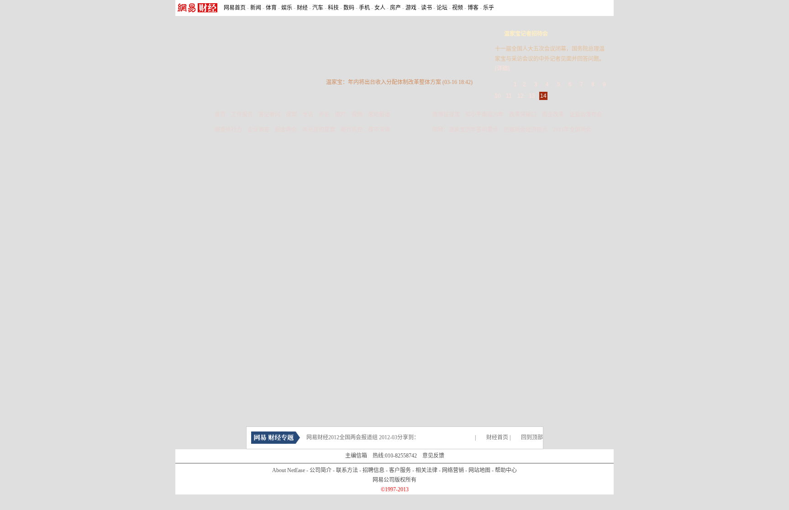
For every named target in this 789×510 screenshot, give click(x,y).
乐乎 (488, 8)
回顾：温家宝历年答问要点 (465, 129)
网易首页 (235, 8)
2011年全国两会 (572, 129)
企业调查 (258, 129)
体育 (271, 8)
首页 (220, 114)
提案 (291, 114)
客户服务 (400, 470)
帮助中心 (506, 470)
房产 (395, 8)
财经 (302, 8)
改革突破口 (523, 114)
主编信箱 (356, 455)
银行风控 (352, 129)
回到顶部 (532, 437)
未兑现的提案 (318, 129)
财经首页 (497, 437)
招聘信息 (373, 470)
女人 (379, 8)
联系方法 (347, 470)
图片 (340, 114)
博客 (473, 8)
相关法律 (426, 470)
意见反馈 (433, 455)
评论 (324, 114)
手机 (364, 8)
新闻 (255, 8)
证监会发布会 (585, 114)
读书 (426, 8)
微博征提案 (446, 114)
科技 (333, 8)
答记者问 (269, 114)
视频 (457, 8)
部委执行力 (228, 129)
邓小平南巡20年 (484, 114)
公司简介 (320, 470)
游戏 (410, 8)
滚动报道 (379, 114)
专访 (307, 114)
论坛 (442, 8)
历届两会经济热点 (525, 129)
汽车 (317, 8)
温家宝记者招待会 (526, 34)
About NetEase (288, 470)
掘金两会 (286, 129)
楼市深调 (379, 129)
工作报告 (242, 114)
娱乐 (286, 8)
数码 (348, 8)
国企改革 (553, 114)
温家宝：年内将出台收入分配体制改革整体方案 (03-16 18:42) (399, 82)
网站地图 (479, 470)
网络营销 (453, 470)
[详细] (502, 68)
